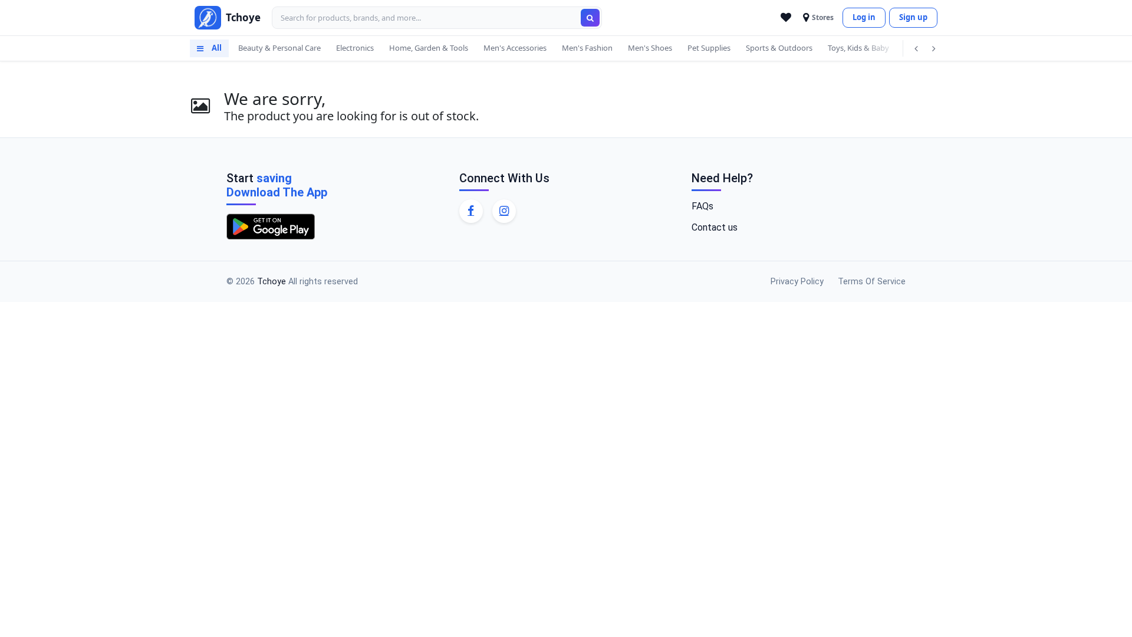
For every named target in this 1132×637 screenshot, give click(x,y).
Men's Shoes (650, 47)
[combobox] (437, 17)
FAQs (702, 206)
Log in (864, 17)
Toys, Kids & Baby (858, 47)
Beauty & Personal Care (279, 47)
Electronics (355, 47)
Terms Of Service (872, 282)
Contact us (715, 227)
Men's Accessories (515, 47)
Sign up (913, 17)
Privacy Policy (797, 282)
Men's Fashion (587, 47)
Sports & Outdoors (779, 47)
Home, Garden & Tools (428, 47)
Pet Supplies (708, 47)
